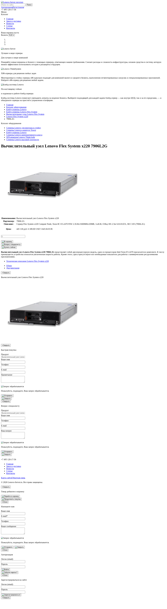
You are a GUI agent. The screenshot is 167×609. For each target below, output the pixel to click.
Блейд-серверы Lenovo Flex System (21, 112)
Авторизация (7, 7)
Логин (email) (7, 559)
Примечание (6, 375)
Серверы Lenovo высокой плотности (22, 139)
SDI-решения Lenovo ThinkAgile (20, 137)
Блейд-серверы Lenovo (16, 109)
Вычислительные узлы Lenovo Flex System (25, 114)
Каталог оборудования (16, 107)
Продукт (5, 354)
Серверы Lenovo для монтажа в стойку (23, 128)
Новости (10, 23)
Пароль (4, 564)
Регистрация (18, 7)
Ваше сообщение (8, 526)
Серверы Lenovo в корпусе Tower (21, 130)
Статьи (9, 26)
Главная (9, 19)
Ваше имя (5, 359)
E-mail (4, 370)
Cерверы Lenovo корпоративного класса (24, 135)
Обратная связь (18, 478)
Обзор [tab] (9, 266)
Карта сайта (6, 478)
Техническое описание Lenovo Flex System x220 (27, 261)
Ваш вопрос (6, 431)
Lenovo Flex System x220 (17, 116)
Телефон (5, 364)
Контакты (10, 28)
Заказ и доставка (13, 21)
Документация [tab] (12, 268)
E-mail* (4, 516)
